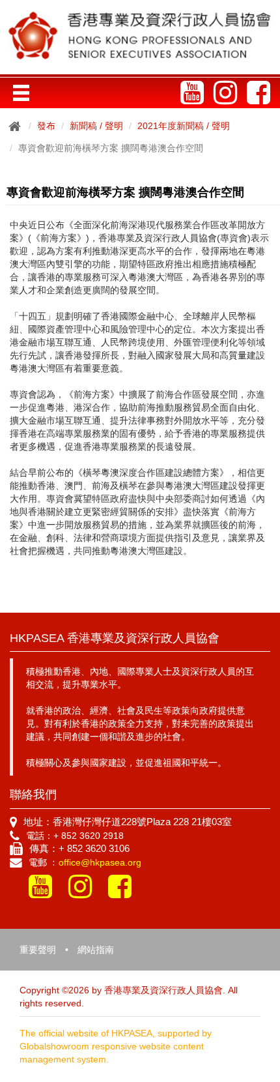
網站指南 (95, 949)
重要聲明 (38, 949)
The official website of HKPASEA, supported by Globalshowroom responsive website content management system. (116, 1046)
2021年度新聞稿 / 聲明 (183, 126)
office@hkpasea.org (100, 862)
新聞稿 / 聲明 (96, 126)
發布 (46, 126)
